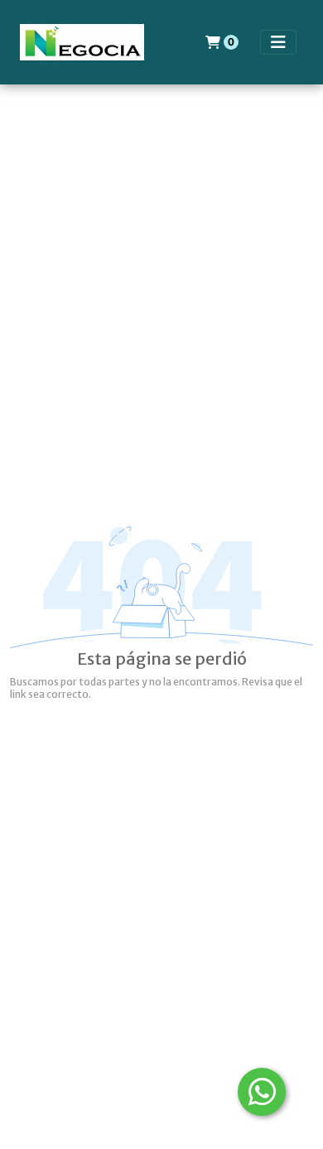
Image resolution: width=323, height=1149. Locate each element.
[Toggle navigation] (278, 42)
